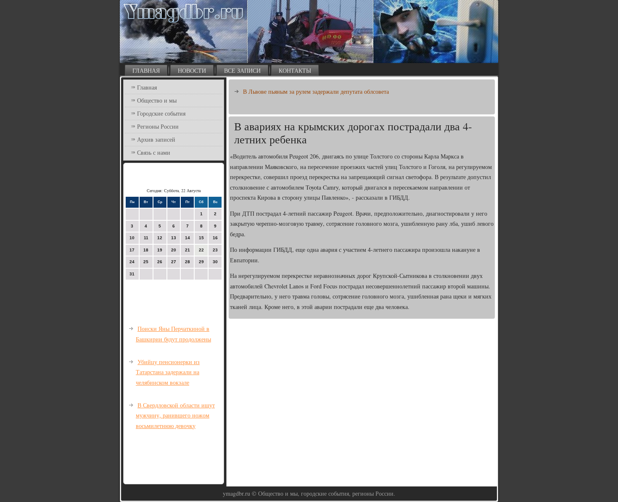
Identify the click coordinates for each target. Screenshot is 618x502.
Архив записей (156, 139)
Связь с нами (153, 152)
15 (201, 237)
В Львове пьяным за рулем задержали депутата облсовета (316, 91)
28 (187, 261)
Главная (146, 70)
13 (173, 237)
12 (159, 237)
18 (145, 250)
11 (146, 237)
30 (215, 261)
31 (132, 274)
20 (173, 250)
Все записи (242, 70)
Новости (192, 70)
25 (145, 261)
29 (201, 261)
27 (173, 261)
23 (215, 250)
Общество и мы (157, 100)
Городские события (161, 113)
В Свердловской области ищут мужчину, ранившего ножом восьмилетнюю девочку (175, 415)
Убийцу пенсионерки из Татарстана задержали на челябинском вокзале (168, 372)
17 (132, 250)
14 (187, 237)
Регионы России (158, 126)
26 (159, 261)
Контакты (295, 70)
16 (215, 237)
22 (201, 250)
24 (132, 261)
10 (132, 237)
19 (159, 250)
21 (187, 250)
